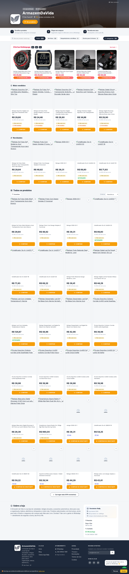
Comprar (21, 129)
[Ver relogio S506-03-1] (78, 410)
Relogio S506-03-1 (61, 163)
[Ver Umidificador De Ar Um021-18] (108, 151)
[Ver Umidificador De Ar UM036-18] (106, 410)
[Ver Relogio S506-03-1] (64, 151)
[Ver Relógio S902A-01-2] (78, 459)
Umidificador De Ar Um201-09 (48, 276)
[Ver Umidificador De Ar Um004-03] (86, 151)
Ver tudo (112, 47)
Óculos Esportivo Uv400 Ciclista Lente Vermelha (105, 377)
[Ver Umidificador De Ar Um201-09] (51, 262)
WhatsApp (91, 532)
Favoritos (17, 194)
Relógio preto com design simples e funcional (104, 474)
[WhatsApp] (98, 562)
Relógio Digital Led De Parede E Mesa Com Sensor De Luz (105, 277)
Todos (39, 38)
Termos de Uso (76, 557)
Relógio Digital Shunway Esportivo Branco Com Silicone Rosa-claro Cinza (106, 112)
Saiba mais (42, 571)
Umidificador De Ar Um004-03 (86, 163)
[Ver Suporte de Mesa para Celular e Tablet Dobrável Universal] (51, 459)
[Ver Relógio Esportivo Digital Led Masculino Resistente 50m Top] (21, 98)
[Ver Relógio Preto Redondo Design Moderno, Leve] (78, 262)
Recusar (115, 571)
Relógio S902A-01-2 (72, 474)
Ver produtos (31, 22)
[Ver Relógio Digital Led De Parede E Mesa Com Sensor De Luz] (106, 262)
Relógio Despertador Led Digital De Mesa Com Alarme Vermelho (49, 326)
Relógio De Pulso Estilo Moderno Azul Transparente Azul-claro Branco (20, 164)
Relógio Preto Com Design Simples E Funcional (41, 164)
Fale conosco (114, 2)
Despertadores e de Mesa (69, 38)
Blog (40, 552)
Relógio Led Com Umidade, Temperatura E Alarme (20, 326)
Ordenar (102, 194)
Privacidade (75, 549)
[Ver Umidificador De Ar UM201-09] (23, 459)
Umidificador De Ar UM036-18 (103, 425)
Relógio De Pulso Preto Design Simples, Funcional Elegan (41, 112)
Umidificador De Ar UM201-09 (20, 474)
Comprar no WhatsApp (79, 441)
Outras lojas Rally (44, 555)
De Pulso (52, 38)
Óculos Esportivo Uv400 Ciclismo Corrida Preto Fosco (49, 377)
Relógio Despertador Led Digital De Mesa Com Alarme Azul (77, 326)
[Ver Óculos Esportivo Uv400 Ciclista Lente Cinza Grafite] (78, 362)
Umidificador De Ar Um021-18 (107, 163)
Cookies (74, 560)
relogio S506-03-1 (72, 425)
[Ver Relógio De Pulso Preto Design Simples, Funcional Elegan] (43, 98)
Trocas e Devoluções (75, 553)
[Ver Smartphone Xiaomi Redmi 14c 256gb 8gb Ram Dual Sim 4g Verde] (51, 410)
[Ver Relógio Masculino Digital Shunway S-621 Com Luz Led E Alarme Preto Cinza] (23, 410)
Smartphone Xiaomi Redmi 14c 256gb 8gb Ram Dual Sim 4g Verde (50, 426)
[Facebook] (94, 562)
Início (40, 549)
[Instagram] (90, 562)
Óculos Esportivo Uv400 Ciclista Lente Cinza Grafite (78, 377)
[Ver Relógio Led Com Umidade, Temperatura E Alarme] (23, 310)
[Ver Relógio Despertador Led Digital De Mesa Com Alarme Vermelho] (51, 310)
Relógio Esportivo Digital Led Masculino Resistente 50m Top (20, 112)
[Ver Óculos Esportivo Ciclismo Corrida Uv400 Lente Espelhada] (106, 310)
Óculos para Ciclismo (90, 38)
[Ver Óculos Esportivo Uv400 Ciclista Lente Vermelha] (106, 362)
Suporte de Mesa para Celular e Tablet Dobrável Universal (50, 474)
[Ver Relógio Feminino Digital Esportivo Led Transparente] (86, 98)
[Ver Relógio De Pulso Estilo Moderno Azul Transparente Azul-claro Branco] (21, 151)
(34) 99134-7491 (62, 552)
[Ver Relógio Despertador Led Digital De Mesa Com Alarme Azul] (78, 310)
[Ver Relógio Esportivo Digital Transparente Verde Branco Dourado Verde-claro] (64, 98)
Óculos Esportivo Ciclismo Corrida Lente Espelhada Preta (22, 377)
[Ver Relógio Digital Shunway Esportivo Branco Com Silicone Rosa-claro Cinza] (108, 98)
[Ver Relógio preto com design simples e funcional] (106, 459)
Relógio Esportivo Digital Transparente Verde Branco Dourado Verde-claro (64, 112)
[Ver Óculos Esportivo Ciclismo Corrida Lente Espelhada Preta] (23, 362)
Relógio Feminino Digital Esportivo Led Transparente (85, 111)
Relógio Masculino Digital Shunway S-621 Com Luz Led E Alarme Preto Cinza (23, 426)
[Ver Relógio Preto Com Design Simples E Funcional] (43, 151)
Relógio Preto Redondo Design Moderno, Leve (76, 277)
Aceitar (124, 571)
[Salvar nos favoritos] (28, 90)
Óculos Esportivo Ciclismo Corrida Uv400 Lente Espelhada (104, 326)
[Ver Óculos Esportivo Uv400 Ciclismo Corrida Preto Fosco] (51, 362)
